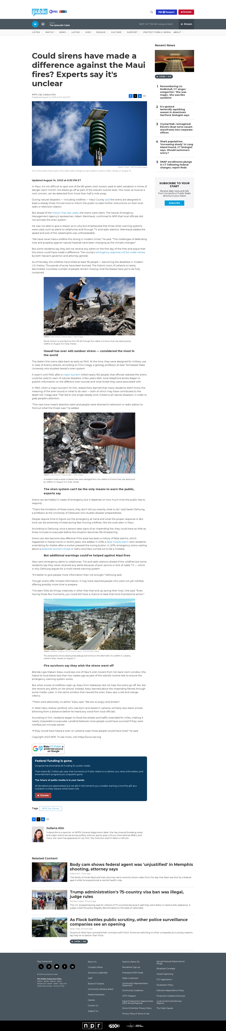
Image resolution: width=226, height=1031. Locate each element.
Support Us (93, 1011)
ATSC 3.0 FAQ (58, 986)
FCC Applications (164, 980)
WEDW (53, 981)
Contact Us (93, 1006)
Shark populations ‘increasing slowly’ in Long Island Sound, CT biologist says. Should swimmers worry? (176, 147)
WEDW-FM (41, 984)
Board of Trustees (96, 984)
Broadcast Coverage (166, 969)
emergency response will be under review (120, 252)
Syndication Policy (165, 985)
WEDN (46, 981)
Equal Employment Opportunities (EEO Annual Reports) (137, 1002)
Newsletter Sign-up (131, 967)
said (107, 199)
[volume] (43, 24)
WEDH (39, 981)
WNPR (49, 984)
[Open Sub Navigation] (42, 32)
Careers (91, 1000)
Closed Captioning (165, 974)
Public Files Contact (44, 986)
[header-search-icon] (151, 12)
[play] (35, 24)
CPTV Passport (129, 996)
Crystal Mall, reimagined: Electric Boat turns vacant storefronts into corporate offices (176, 128)
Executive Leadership (98, 973)
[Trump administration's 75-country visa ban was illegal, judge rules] (49, 899)
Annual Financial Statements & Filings (171, 963)
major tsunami (72, 374)
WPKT (55, 984)
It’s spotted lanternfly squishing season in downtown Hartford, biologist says (174, 111)
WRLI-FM (63, 984)
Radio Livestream (130, 978)
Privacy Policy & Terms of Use (135, 1014)
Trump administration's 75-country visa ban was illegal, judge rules (127, 894)
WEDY (59, 981)
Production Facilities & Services (171, 996)
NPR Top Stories (50, 808)
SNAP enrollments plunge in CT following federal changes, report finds (176, 165)
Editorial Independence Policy (170, 991)
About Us (92, 962)
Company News (95, 967)
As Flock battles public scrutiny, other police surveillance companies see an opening (129, 922)
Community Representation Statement (135, 984)
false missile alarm (118, 541)
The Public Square (165, 1008)
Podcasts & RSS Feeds (132, 973)
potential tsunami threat (56, 549)
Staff (90, 978)
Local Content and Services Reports (169, 1002)
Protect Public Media (157, 32)
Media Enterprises (96, 995)
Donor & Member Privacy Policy (137, 1008)
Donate (187, 12)
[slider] (47, 24)
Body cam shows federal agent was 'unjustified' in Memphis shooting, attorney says (131, 866)
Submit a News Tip (130, 962)
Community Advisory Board (100, 989)
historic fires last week (65, 212)
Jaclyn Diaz (75, 929)
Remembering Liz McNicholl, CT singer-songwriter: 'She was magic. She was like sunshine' (173, 92)
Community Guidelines (132, 991)
